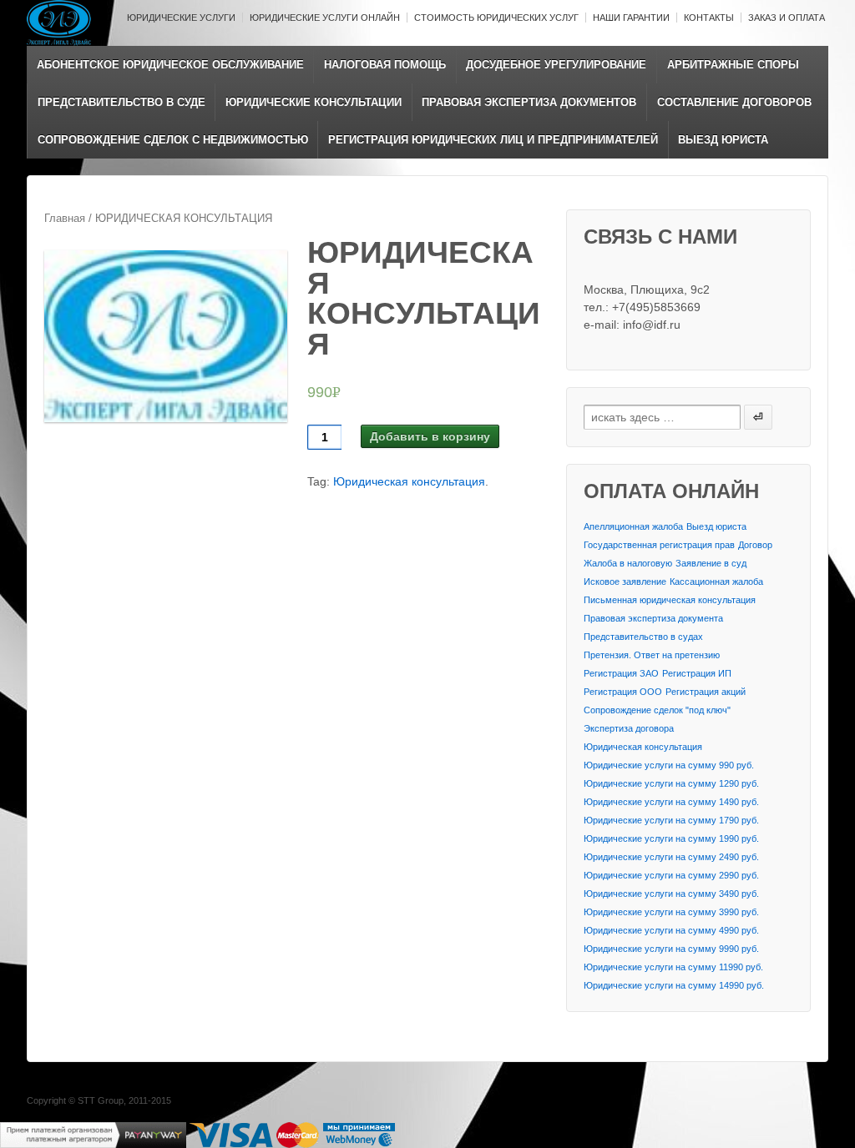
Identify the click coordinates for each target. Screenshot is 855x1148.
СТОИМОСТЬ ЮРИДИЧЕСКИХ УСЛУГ (496, 18)
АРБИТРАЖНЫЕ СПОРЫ (733, 64)
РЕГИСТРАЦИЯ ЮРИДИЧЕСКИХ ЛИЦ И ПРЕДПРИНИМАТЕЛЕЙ (493, 139)
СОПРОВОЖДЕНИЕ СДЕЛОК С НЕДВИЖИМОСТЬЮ (173, 139)
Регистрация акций (705, 692)
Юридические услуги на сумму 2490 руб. (671, 857)
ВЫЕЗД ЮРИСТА (723, 139)
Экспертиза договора (629, 728)
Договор (755, 545)
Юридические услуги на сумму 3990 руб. (671, 912)
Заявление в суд (710, 563)
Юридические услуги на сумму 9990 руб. (671, 949)
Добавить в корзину (430, 436)
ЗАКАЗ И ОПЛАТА (786, 18)
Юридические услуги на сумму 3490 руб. (671, 894)
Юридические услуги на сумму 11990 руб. (673, 967)
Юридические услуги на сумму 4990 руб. (671, 930)
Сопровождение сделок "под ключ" (657, 710)
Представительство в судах (643, 637)
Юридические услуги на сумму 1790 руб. (671, 820)
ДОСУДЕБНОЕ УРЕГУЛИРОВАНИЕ (556, 64)
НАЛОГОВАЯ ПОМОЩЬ (385, 64)
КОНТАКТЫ (709, 18)
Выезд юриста (716, 526)
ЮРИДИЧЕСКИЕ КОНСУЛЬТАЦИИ (313, 102)
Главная (64, 218)
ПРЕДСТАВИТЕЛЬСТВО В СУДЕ (121, 102)
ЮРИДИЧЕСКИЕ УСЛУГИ (181, 18)
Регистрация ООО (623, 692)
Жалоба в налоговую (628, 563)
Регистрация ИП (696, 673)
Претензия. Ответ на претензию (652, 655)
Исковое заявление (625, 582)
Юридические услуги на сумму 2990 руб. (671, 875)
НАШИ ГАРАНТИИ (631, 18)
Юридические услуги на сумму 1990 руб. (671, 838)
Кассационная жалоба (716, 582)
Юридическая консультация (409, 481)
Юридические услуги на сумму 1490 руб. (671, 802)
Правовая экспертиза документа (653, 618)
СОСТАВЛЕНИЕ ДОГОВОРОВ (734, 102)
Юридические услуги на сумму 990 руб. (669, 765)
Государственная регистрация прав (659, 545)
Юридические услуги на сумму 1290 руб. (671, 783)
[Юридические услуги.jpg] (165, 336)
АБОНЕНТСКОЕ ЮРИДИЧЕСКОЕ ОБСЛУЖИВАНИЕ (170, 64)
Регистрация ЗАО (621, 673)
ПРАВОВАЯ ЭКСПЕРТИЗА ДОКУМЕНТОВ (529, 102)
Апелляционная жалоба (633, 526)
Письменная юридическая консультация (670, 600)
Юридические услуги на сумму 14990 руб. (674, 985)
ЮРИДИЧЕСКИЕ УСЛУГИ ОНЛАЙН (325, 18)
